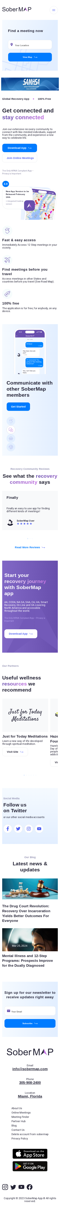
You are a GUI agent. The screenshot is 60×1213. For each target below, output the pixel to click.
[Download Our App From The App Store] (30, 1154)
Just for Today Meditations (25, 736)
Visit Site (12, 751)
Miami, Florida (30, 1096)
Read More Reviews (27, 547)
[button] (11, 44)
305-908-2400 (30, 1083)
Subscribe (27, 1023)
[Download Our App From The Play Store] (30, 1166)
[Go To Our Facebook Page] (7, 828)
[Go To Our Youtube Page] (39, 828)
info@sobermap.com (30, 1069)
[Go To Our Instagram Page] (28, 828)
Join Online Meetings (20, 158)
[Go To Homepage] (16, 10)
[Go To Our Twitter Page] (18, 828)
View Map (27, 57)
